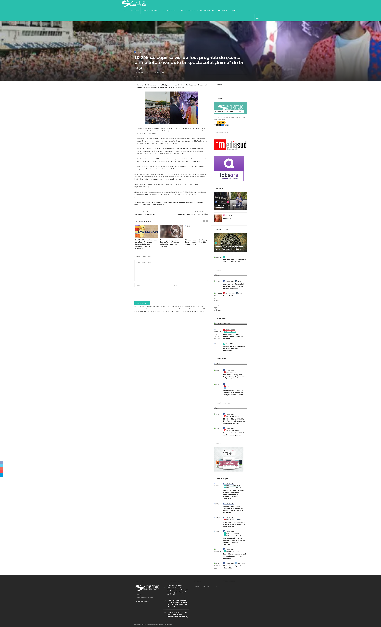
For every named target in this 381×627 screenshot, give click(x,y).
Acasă (125, 10)
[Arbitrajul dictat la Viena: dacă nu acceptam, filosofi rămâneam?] (215, 344)
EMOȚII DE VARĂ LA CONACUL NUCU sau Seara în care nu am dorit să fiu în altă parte (234, 421)
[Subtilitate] (218, 218)
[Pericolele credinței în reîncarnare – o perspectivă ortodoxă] (218, 334)
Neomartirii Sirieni (229, 296)
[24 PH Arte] (134, 3)
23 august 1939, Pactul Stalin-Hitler (192, 214)
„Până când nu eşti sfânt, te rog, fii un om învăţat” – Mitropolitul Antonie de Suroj (196, 242)
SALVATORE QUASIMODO (145, 214)
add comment (159, 72)
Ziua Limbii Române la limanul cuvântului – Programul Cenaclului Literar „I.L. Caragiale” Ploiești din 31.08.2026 (146, 244)
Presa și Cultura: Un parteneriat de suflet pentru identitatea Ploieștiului (234, 556)
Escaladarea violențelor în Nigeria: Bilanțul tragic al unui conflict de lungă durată (234, 377)
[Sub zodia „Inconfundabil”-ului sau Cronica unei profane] (216, 428)
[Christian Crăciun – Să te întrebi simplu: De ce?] (222, 323)
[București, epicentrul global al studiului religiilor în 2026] (216, 408)
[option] (146, 237)
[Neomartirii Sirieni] (218, 301)
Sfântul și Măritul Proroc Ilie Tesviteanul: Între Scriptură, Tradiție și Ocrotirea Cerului (233, 393)
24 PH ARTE (141, 72)
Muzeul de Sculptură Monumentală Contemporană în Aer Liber (208, 10)
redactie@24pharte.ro (222, 132)
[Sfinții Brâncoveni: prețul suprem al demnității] (218, 565)
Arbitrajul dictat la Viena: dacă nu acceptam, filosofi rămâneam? (234, 348)
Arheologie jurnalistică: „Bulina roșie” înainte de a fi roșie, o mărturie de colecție (234, 286)
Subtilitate (227, 218)
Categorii (135, 10)
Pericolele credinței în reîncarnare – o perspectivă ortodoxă (233, 336)
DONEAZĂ (222, 119)
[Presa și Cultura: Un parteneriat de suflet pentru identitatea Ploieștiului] (218, 550)
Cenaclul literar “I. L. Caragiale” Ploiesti (160, 10)
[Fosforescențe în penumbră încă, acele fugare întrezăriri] (218, 257)
